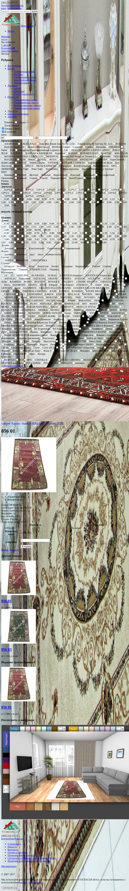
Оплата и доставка (18, 852)
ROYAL (42, 159)
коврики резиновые (18, 114)
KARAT (72, 153)
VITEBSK (53, 162)
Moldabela (105, 156)
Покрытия (13, 97)
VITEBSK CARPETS (73, 162)
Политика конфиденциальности (25, 855)
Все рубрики (14, 66)
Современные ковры (25, 77)
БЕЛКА (18, 166)
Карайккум (65, 166)
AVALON (121, 144)
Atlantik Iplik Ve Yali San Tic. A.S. (95, 144)
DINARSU (114, 147)
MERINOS (52, 156)
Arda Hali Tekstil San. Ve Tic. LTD (57, 144)
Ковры (11, 68)
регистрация (14, 8)
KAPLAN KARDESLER (39, 153)
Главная (5, 423)
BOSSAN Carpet (61, 147)
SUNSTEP (101, 159)
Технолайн (51, 169)
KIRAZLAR (121, 153)
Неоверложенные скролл (27, 105)
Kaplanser (60, 153)
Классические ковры (25, 80)
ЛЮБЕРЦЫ (37, 423)
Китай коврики (82, 166)
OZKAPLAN (121, 156)
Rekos (31, 159)
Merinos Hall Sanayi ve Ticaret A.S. (79, 156)
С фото (5, 45)
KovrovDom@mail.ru (12, 5)
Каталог (16, 423)
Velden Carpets (37, 162)
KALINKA (16, 153)
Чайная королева (70, 169)
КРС (113, 166)
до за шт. (54, 137)
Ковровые (19, 91)
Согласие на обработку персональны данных (32, 858)
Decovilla (101, 147)
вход (3, 8)
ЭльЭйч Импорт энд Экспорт (97, 169)
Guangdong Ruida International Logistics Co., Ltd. (43, 150)
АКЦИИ (12, 116)
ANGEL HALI (28, 144)
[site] (11, 833)
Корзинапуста (5, 38)
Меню (11, 31)
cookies (23, 882)
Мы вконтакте (9, 866)
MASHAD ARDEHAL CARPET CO (23, 156)
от (2, 137)
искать (35, 11)
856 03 (6, 649)
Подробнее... (35, 882)
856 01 (6, 601)
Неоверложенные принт (27, 108)
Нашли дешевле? (10, 549)
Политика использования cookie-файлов (29, 861)
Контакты (13, 849)
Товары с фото (12, 128)
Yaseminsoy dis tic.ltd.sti (100, 162)
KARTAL (106, 153)
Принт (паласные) (23, 94)
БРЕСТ (29, 166)
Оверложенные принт (26, 99)
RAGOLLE (10, 159)
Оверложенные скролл (26, 102)
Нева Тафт (22, 169)
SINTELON (86, 159)
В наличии (7, 48)
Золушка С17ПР (54, 423)
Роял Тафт (37, 169)
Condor (89, 147)
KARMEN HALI (89, 153)
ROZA (53, 159)
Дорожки (12, 85)
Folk (12, 150)
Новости (12, 846)
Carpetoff (77, 147)
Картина (18, 74)
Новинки (9, 122)
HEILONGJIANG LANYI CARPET (91, 150)
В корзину (26, 546)
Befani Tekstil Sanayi (38, 147)
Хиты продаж (11, 125)
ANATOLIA (10, 144)
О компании (14, 844)
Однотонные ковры (24, 71)
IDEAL (117, 150)
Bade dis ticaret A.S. (14, 147)
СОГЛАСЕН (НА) (10, 888)
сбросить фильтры (12, 365)
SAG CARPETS (68, 159)
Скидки (22, 122)
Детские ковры (22, 82)
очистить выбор (9, 51)
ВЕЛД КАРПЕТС (46, 166)
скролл (17, 88)
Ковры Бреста (100, 166)
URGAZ (21, 162)
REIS (22, 159)
